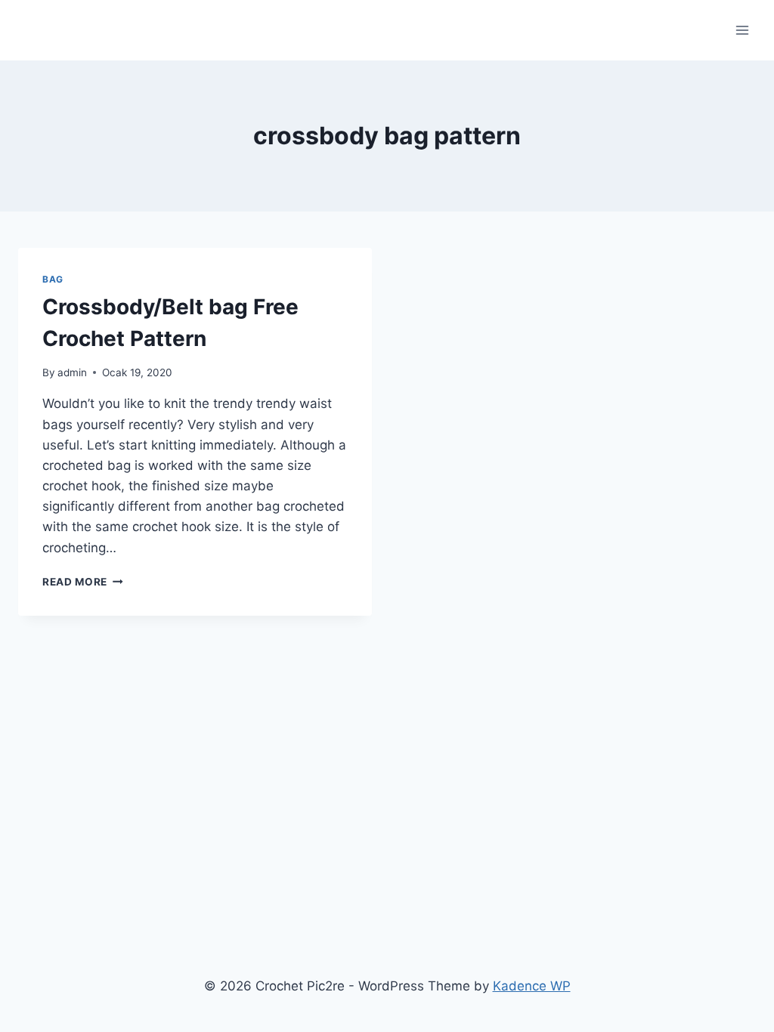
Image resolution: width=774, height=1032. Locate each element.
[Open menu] (742, 30)
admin (72, 372)
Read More (82, 582)
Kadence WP (532, 985)
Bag (52, 279)
